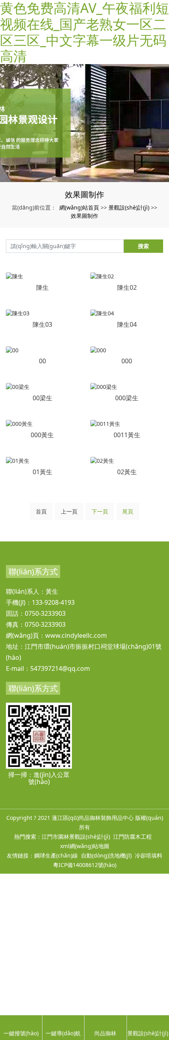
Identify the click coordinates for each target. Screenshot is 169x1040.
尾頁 (127, 511)
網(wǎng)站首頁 (79, 207)
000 (126, 361)
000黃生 (42, 435)
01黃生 (42, 472)
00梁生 (42, 398)
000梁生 (126, 398)
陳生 (42, 287)
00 (42, 361)
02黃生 (127, 472)
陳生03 (42, 324)
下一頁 (100, 511)
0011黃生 (127, 435)
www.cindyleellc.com (76, 635)
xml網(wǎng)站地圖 (84, 846)
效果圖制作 (84, 215)
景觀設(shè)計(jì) (128, 207)
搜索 (143, 246)
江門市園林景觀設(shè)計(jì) (76, 836)
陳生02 (127, 287)
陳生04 (127, 324)
